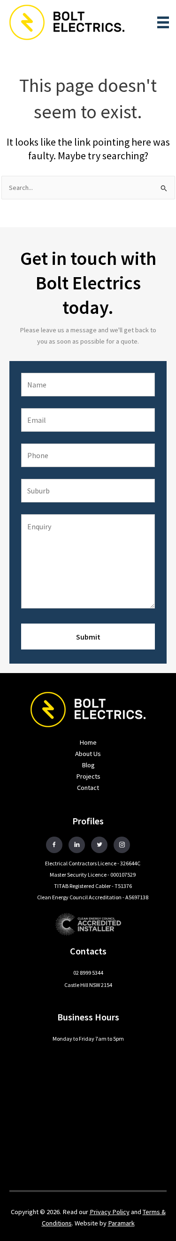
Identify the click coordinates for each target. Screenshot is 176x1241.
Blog (88, 765)
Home (88, 742)
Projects (88, 776)
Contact (88, 787)
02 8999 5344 (88, 972)
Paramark (121, 1223)
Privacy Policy (110, 1212)
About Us (88, 753)
